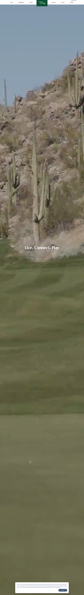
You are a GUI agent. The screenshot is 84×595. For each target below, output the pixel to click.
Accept (62, 590)
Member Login (73, 0)
